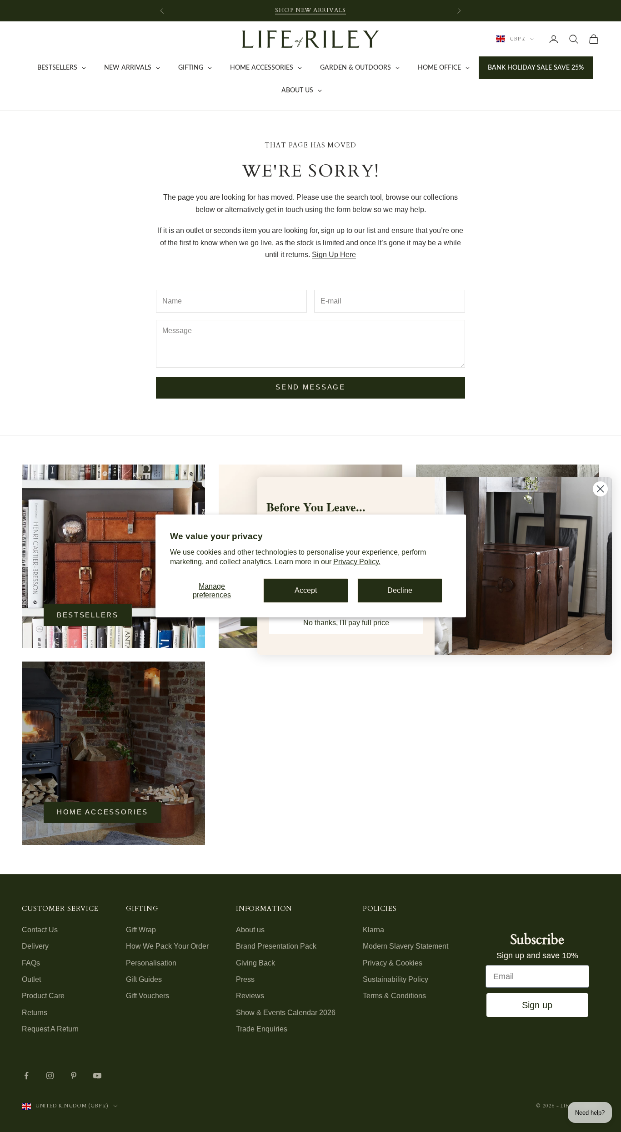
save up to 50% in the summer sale (311, 10)
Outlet (31, 979)
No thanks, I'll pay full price (346, 623)
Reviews (250, 996)
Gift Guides (144, 979)
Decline (399, 590)
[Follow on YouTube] (97, 1075)
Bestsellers (88, 615)
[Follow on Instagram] (50, 1075)
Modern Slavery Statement (405, 946)
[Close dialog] (600, 489)
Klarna (373, 930)
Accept (306, 590)
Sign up (537, 1005)
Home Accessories (102, 812)
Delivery (35, 946)
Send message (310, 387)
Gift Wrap (141, 930)
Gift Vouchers (147, 996)
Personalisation (151, 963)
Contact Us (40, 930)
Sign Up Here (334, 254)
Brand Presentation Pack (276, 946)
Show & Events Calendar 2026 (286, 1012)
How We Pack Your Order (167, 946)
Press (245, 979)
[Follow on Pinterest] (73, 1075)
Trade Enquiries (261, 1029)
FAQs (31, 963)
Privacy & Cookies (392, 963)
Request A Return (50, 1029)
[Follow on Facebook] (26, 1075)
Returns (34, 1012)
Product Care (43, 996)
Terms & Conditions (394, 996)
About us (250, 930)
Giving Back (255, 963)
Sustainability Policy (395, 979)
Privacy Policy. (357, 562)
